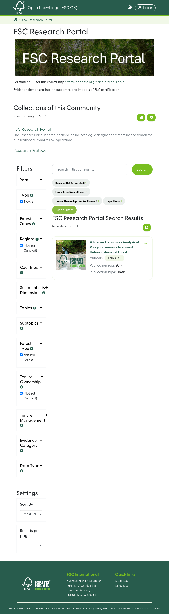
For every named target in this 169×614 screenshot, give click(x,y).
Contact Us (121, 585)
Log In (147, 7)
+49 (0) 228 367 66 (85, 595)
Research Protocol (30, 150)
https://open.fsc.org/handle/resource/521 (96, 82)
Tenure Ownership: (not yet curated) (77, 201)
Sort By (26, 504)
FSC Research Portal (32, 129)
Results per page (30, 533)
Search (142, 169)
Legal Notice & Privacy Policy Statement (91, 608)
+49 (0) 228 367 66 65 (84, 585)
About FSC (121, 581)
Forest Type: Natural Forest (71, 191)
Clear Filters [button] (64, 210)
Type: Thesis (114, 201)
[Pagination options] (151, 117)
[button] (129, 7)
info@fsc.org (83, 590)
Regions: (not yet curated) (71, 182)
